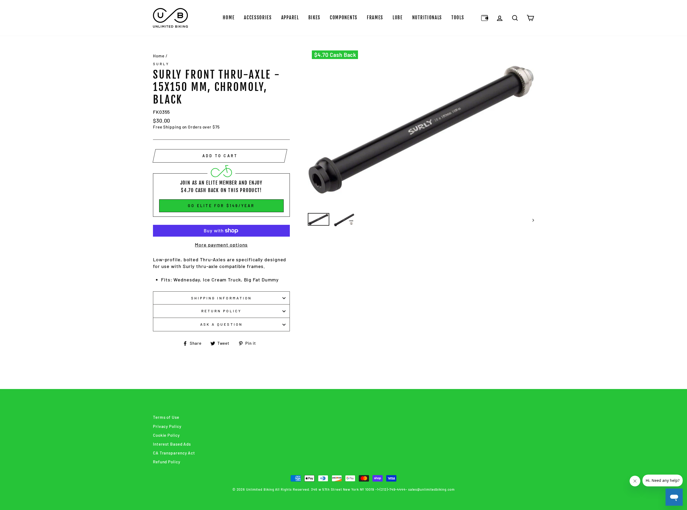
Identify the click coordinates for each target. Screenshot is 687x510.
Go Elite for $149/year (221, 205)
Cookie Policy (166, 435)
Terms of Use (166, 417)
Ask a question (221, 324)
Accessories (258, 17)
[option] (421, 129)
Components (343, 17)
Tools (457, 17)
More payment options (221, 245)
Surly (161, 63)
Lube (398, 17)
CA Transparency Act (174, 452)
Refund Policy (166, 461)
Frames (375, 17)
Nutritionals (427, 17)
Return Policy (221, 311)
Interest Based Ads (172, 444)
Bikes (314, 17)
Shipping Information (221, 298)
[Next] (530, 220)
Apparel (290, 17)
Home (229, 17)
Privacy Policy (167, 426)
